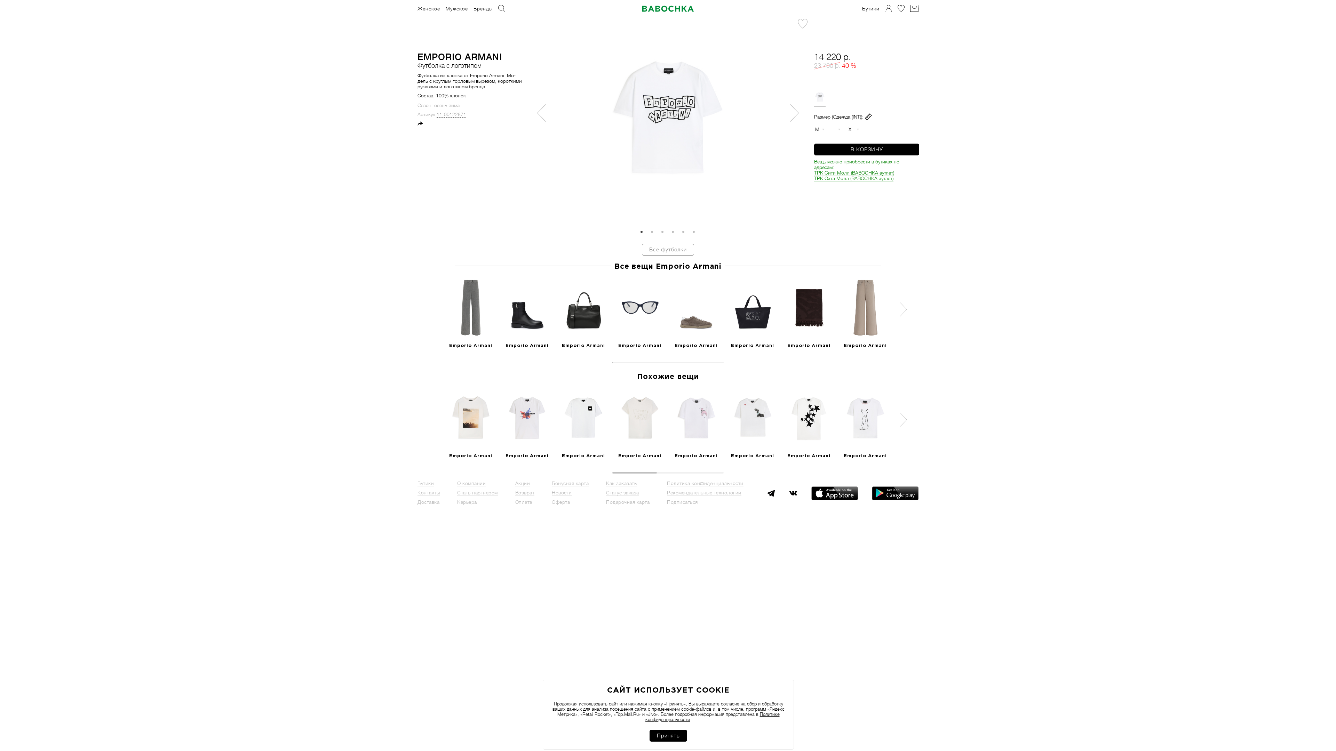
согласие (730, 703)
